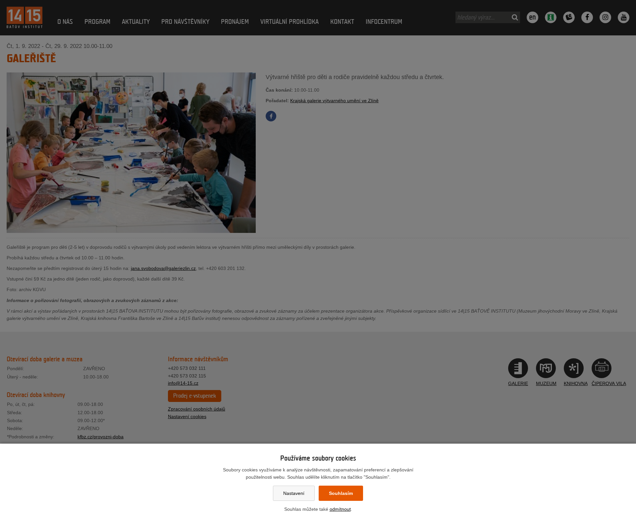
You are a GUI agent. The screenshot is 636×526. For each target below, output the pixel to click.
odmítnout (340, 509)
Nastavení (293, 493)
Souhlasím (341, 493)
